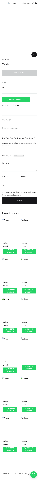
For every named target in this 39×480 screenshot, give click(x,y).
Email (23, 177)
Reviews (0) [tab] (6, 120)
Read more (26, 252)
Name (5, 177)
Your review (6, 163)
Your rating (6, 156)
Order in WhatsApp (17, 100)
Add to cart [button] (7, 252)
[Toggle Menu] (3, 3)
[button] (6, 88)
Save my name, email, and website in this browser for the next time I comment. (19, 193)
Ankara (16, 105)
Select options (27, 332)
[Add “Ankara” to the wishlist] (34, 54)
